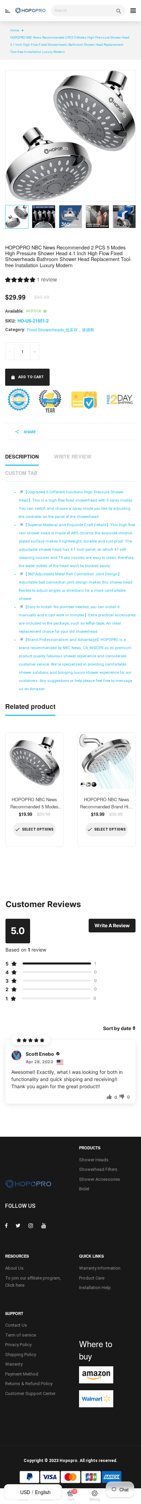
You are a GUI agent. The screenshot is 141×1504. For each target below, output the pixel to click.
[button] (31, 280)
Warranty (14, 1364)
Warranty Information (99, 1268)
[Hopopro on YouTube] (43, 1225)
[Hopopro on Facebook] (6, 1225)
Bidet (84, 1188)
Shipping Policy (20, 1354)
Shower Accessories (99, 1179)
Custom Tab (21, 472)
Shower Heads (93, 1159)
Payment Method (21, 1374)
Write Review (72, 456)
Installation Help (95, 1287)
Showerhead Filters (98, 1169)
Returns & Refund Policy (28, 1383)
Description (22, 456)
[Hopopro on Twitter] (18, 1225)
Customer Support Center (30, 1393)
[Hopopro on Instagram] (30, 1225)
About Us (14, 1268)
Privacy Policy (18, 1344)
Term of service (20, 1335)
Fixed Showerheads (45, 329)
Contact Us (16, 1325)
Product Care (91, 1278)
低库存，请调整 (79, 329)
